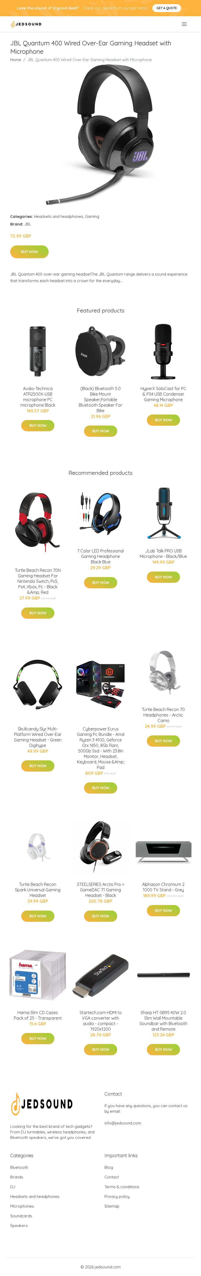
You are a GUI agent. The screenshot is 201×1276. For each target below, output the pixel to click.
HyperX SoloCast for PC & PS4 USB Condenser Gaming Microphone (163, 394)
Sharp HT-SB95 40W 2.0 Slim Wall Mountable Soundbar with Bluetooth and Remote (163, 1021)
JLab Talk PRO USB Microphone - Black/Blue (163, 553)
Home (15, 59)
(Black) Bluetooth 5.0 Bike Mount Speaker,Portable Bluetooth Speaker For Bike (100, 399)
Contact (111, 1177)
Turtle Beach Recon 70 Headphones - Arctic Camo (163, 715)
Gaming (92, 216)
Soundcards (21, 1215)
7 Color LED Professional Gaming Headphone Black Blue (100, 556)
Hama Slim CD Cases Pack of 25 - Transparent (38, 1015)
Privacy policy (117, 1196)
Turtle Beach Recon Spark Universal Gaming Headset (37, 890)
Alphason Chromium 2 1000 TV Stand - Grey (163, 887)
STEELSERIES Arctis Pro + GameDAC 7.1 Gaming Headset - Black (100, 890)
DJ (12, 1186)
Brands (16, 1177)
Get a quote (167, 8)
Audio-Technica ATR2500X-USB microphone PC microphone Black (37, 397)
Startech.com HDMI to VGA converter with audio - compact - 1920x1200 (101, 1021)
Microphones (22, 1206)
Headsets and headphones (58, 216)
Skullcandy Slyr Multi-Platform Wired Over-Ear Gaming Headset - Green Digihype (38, 737)
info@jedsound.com (122, 1123)
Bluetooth (19, 1167)
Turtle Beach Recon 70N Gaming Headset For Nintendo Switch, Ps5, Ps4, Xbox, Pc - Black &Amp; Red (38, 581)
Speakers (19, 1225)
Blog (108, 1167)
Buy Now (29, 251)
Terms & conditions (121, 1186)
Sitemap (111, 1206)
